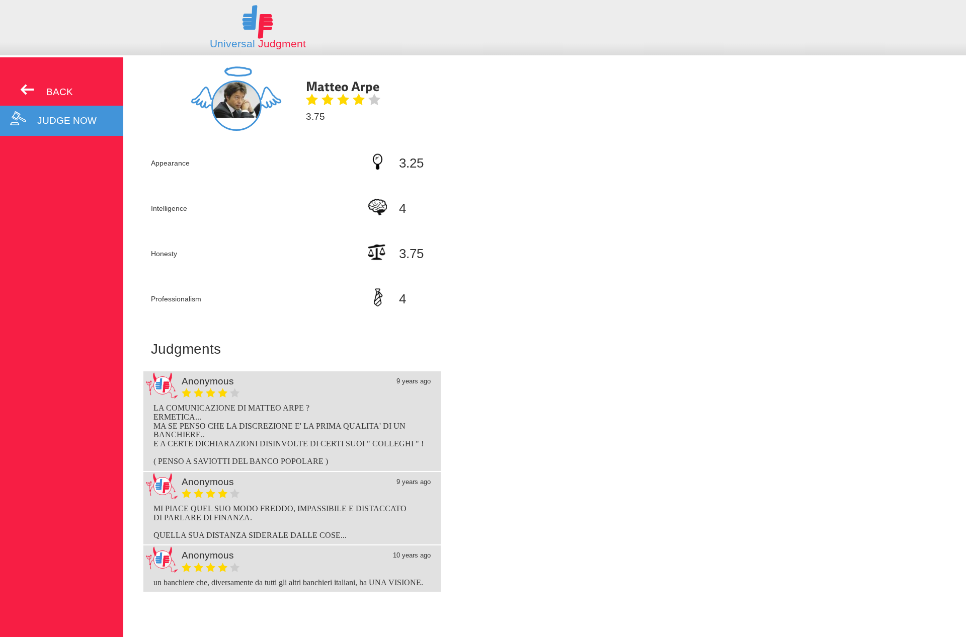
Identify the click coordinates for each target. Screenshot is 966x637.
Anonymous (208, 381)
